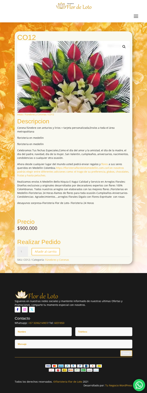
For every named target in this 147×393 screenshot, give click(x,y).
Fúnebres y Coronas (35, 114)
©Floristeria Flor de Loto (67, 381)
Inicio (20, 114)
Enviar (126, 353)
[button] (124, 47)
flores (104, 164)
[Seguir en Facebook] (17, 309)
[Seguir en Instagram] (25, 309)
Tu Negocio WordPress (118, 385)
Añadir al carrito (46, 252)
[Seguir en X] (32, 309)
